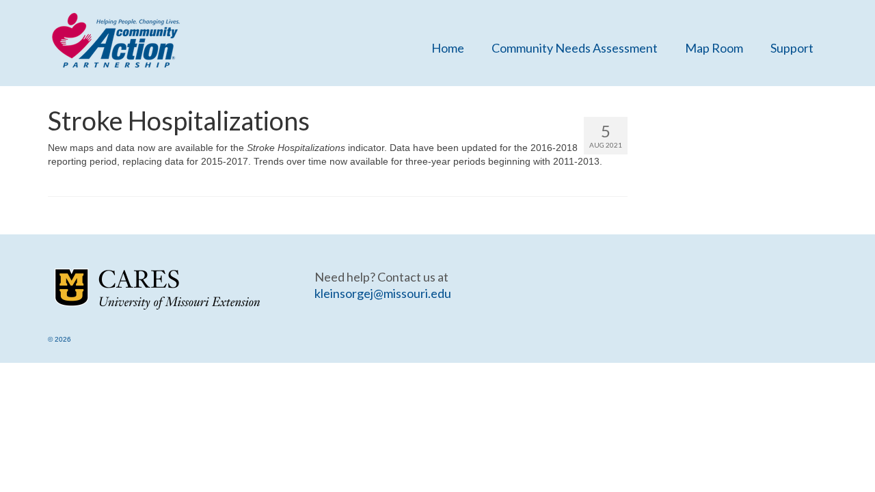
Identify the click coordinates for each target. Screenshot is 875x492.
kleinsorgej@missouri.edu (382, 293)
